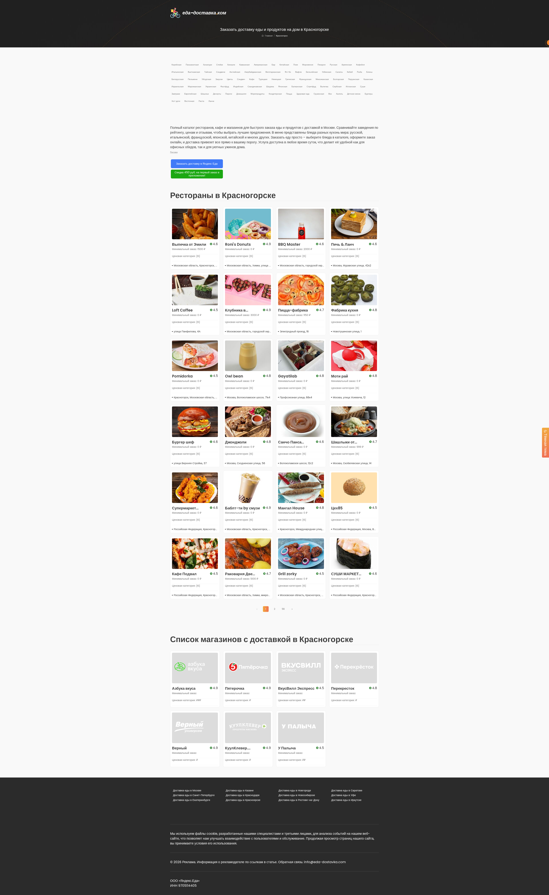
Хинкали (231, 64)
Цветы (230, 79)
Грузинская (319, 93)
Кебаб (350, 72)
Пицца (289, 93)
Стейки (219, 64)
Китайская (284, 64)
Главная (269, 35)
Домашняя (241, 93)
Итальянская (178, 72)
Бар (273, 64)
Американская (260, 64)
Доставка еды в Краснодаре (242, 795)
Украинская (210, 86)
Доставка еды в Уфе (343, 795)
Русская (333, 64)
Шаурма (270, 86)
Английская (234, 72)
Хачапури (207, 64)
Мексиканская (322, 79)
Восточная (189, 101)
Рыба (359, 72)
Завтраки (176, 93)
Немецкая (276, 79)
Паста (201, 101)
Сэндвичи (220, 72)
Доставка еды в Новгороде (295, 790)
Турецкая (263, 79)
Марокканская (194, 86)
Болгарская (338, 79)
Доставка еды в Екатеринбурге (191, 800)
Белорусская (178, 79)
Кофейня (360, 64)
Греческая (290, 79)
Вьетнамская (194, 72)
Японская (282, 86)
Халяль (339, 93)
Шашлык (205, 93)
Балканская (297, 86)
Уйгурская (206, 79)
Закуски (219, 79)
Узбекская (326, 72)
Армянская (347, 64)
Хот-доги (176, 101)
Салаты (339, 72)
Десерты (217, 93)
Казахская (368, 79)
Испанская (351, 86)
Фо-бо (288, 72)
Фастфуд (224, 86)
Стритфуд (311, 86)
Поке (295, 64)
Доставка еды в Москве (187, 790)
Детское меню (353, 93)
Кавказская (244, 64)
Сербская (337, 86)
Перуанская (353, 79)
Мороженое (307, 64)
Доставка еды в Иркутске (346, 800)
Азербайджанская (252, 72)
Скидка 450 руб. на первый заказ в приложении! (197, 174)
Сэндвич (241, 79)
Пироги (228, 93)
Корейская (176, 64)
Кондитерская (275, 93)
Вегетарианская (273, 72)
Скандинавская (255, 86)
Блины (369, 72)
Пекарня (322, 64)
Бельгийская (312, 72)
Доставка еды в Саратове (346, 790)
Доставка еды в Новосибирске (297, 795)
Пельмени (192, 79)
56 (283, 609)
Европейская (190, 93)
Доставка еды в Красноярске (243, 800)
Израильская (178, 86)
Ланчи (211, 101)
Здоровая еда (302, 93)
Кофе (251, 79)
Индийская (238, 86)
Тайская (208, 72)
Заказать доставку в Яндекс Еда (197, 164)
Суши (362, 86)
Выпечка (324, 86)
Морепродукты (257, 93)
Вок (330, 93)
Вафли (298, 72)
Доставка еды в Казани (239, 790)
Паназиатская (192, 64)
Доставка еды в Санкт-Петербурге (194, 795)
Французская (305, 79)
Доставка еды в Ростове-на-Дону (299, 800)
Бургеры (369, 93)
